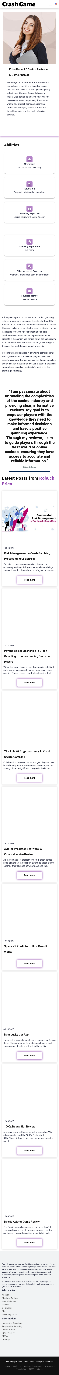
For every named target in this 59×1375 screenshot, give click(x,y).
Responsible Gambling (12, 1326)
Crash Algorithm (9, 1314)
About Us (6, 1295)
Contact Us (7, 1308)
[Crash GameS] (19, 4)
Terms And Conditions (12, 1323)
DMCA (5, 1336)
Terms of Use (8, 1329)
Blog (4, 1311)
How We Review (9, 1301)
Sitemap (6, 1339)
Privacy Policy (8, 1333)
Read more (29, 580)
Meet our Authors (10, 1298)
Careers (5, 1304)
